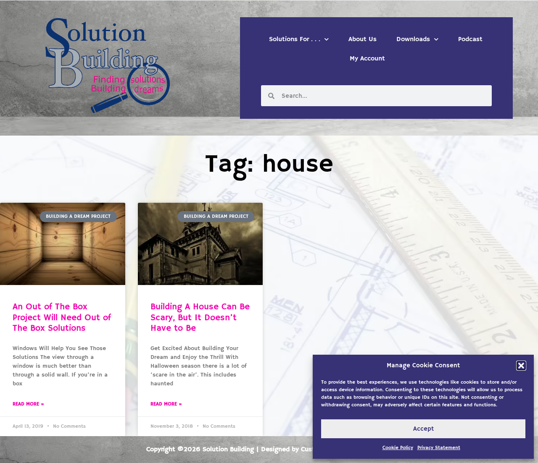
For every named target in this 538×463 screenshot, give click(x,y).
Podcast (470, 39)
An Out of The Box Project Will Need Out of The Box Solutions (62, 317)
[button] (521, 365)
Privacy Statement (438, 448)
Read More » (28, 404)
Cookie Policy (397, 448)
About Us (362, 39)
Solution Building (228, 449)
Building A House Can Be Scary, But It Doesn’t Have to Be (200, 317)
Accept (423, 429)
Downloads (413, 39)
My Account (367, 59)
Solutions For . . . (294, 39)
